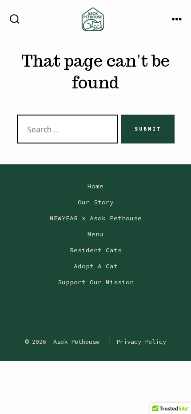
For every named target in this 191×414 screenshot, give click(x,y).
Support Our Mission (96, 282)
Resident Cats (96, 250)
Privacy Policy (141, 342)
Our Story (96, 202)
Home (95, 186)
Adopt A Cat (96, 266)
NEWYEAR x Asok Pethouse (96, 218)
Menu (95, 234)
